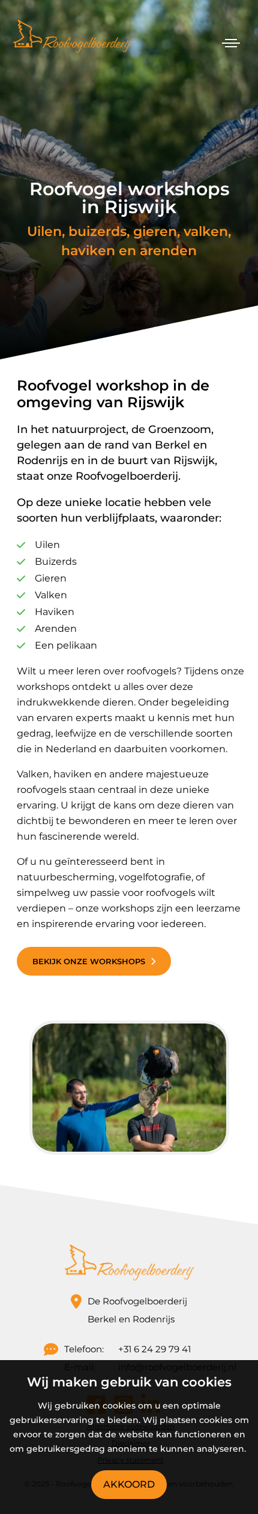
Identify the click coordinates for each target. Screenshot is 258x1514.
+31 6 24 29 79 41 (154, 1349)
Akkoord (129, 1484)
